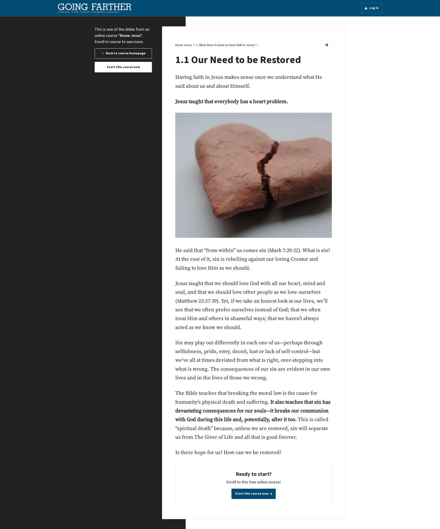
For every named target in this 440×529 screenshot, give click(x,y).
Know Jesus (183, 45)
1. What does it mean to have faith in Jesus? (226, 45)
